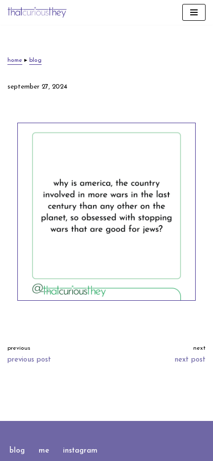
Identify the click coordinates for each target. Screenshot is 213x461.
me (44, 451)
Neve (65, 430)
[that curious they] (37, 12)
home (14, 60)
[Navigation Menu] (194, 12)
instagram (80, 451)
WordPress (138, 430)
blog (35, 60)
